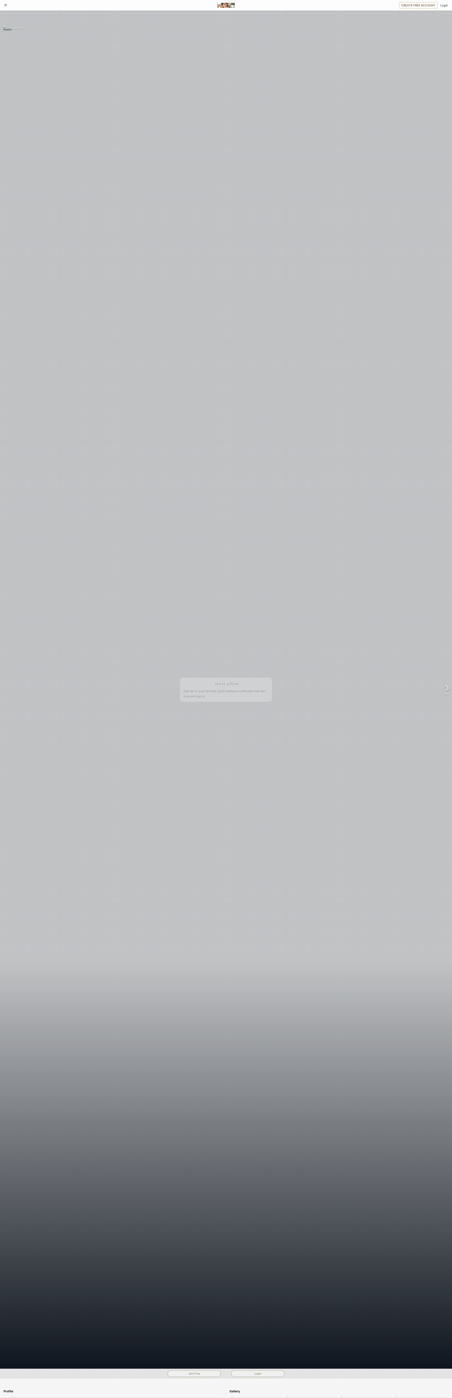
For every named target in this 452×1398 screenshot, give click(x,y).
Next (447, 693)
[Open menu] (5, 5)
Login (444, 5)
